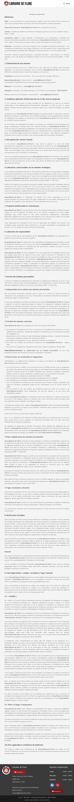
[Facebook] (52, 785)
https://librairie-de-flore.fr (29, 27)
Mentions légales (52, 797)
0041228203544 (62, 90)
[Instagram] (57, 785)
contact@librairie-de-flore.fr (42, 80)
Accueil (20, 797)
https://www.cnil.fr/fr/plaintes (51, 432)
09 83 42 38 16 (17, 790)
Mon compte (27, 797)
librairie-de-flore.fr (34, 800)
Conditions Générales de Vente (38, 797)
